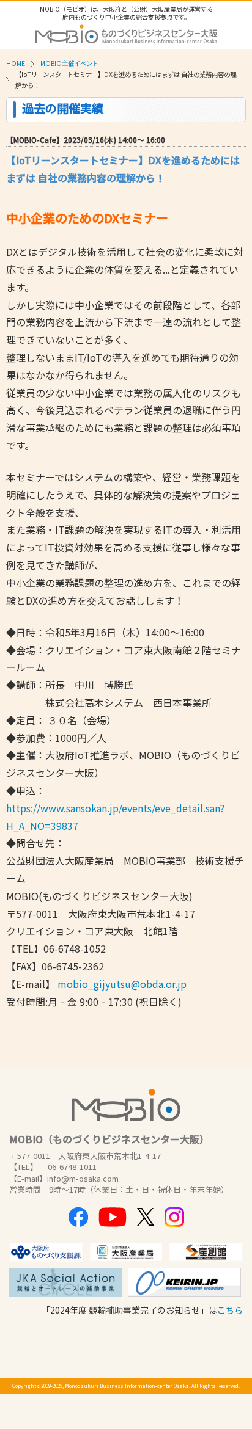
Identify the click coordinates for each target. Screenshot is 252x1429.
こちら (230, 1310)
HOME (15, 63)
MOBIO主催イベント (69, 63)
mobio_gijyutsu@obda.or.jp (122, 983)
